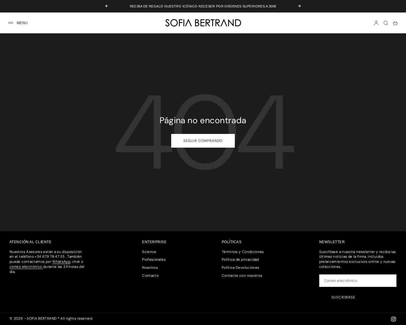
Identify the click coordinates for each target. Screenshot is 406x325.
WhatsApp (61, 261)
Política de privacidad (240, 259)
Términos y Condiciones (243, 251)
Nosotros (150, 267)
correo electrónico (26, 266)
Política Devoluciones (240, 267)
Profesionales (154, 259)
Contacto (150, 275)
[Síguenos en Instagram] (393, 319)
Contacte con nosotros (242, 275)
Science (149, 251)
